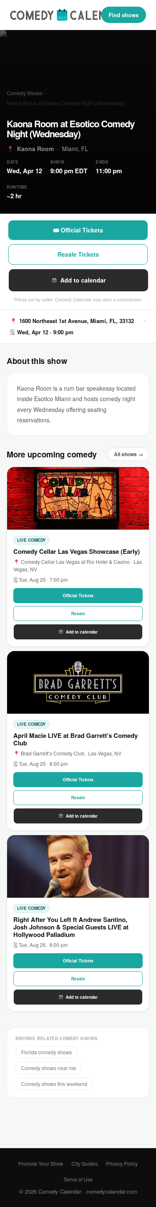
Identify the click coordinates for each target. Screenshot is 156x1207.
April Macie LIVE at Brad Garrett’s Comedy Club (75, 739)
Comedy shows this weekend (54, 1083)
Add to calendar (83, 280)
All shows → (128, 454)
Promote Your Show (40, 1163)
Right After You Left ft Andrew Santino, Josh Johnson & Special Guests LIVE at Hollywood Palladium (71, 927)
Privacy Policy (122, 1163)
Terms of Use (78, 1179)
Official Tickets (78, 595)
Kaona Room (35, 148)
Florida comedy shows (46, 1051)
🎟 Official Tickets (78, 230)
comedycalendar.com (111, 1191)
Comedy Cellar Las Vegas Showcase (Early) (76, 551)
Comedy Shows (24, 92)
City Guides (85, 1163)
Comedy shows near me (48, 1067)
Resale (78, 613)
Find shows (124, 15)
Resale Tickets (78, 254)
